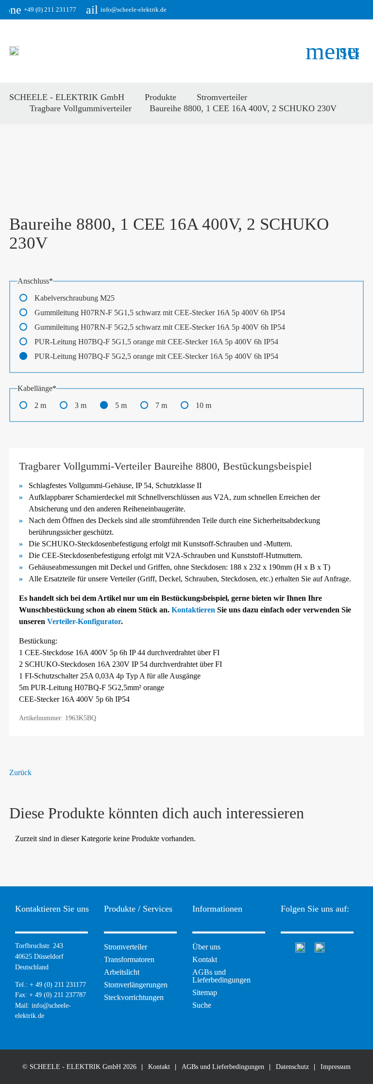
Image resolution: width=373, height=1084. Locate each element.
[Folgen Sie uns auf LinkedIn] (319, 946)
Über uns (206, 947)
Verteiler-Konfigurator (84, 621)
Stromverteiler (125, 947)
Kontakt (204, 959)
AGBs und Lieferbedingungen (221, 976)
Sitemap (204, 992)
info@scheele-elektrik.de (126, 10)
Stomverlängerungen (136, 985)
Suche (201, 1005)
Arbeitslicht (121, 972)
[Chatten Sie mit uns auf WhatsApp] (300, 946)
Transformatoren (129, 959)
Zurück (20, 772)
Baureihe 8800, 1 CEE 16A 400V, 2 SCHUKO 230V (243, 108)
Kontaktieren (193, 610)
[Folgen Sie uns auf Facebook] (283, 946)
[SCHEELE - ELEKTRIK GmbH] (14, 51)
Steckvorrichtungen (134, 997)
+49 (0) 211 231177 (42, 10)
